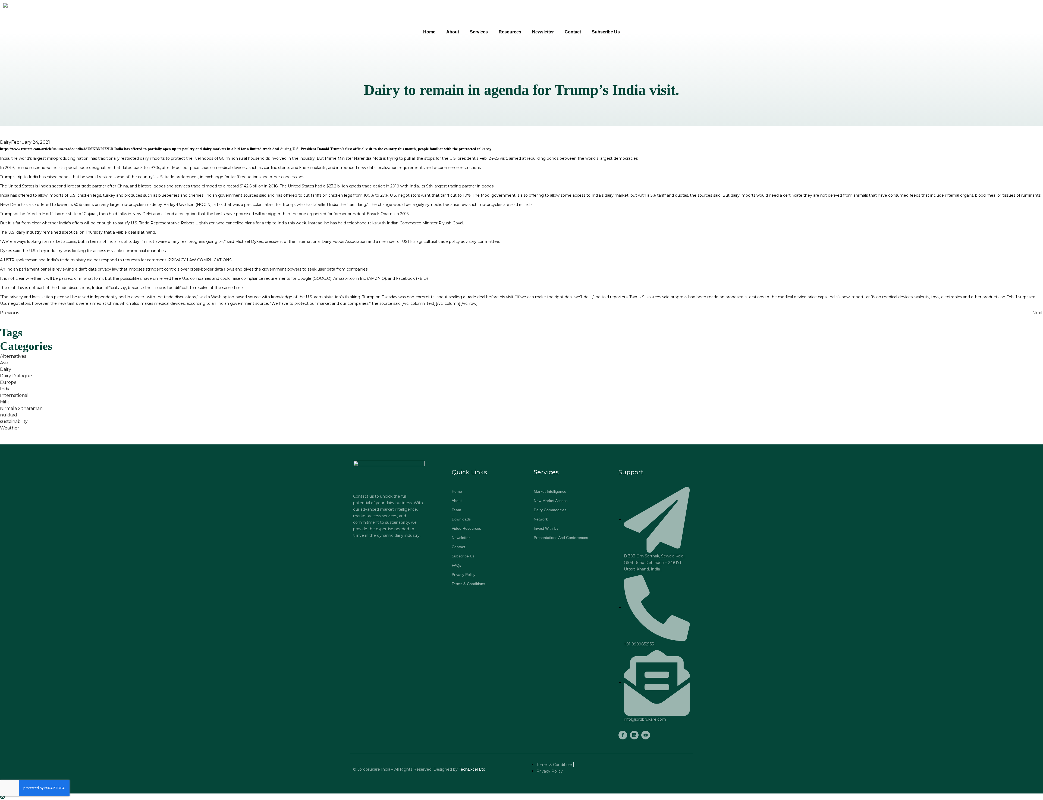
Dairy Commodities (550, 510)
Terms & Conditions (468, 584)
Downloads (461, 519)
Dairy (5, 142)
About (452, 32)
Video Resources (466, 528)
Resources (510, 32)
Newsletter (543, 32)
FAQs (456, 565)
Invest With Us (546, 528)
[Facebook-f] (622, 735)
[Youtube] (645, 735)
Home (429, 32)
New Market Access (550, 500)
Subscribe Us (606, 32)
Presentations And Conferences (561, 537)
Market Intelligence (550, 491)
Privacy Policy (463, 574)
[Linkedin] (634, 735)
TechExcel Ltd (471, 769)
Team (456, 510)
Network (541, 519)
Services (479, 32)
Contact (573, 32)
